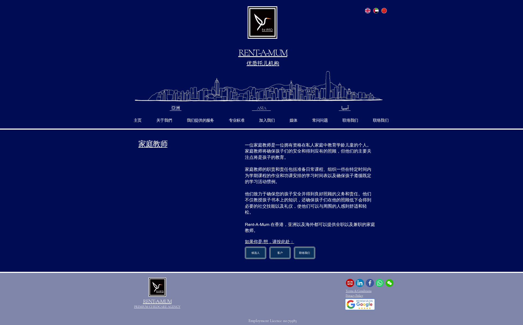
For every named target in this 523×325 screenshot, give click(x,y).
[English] (368, 10)
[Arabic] (376, 10)
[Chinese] (384, 10)
